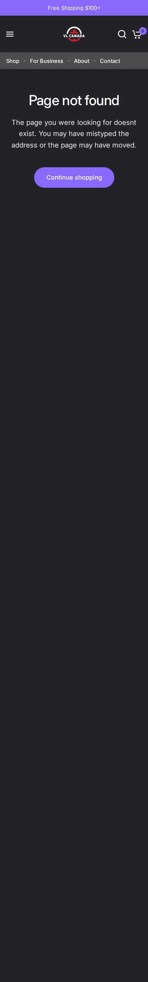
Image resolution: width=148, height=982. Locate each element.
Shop (12, 61)
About (81, 61)
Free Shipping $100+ (74, 8)
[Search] (122, 34)
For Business (46, 61)
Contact (110, 61)
